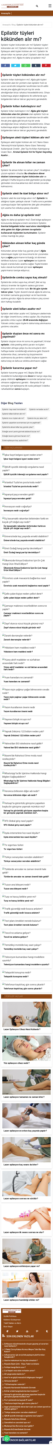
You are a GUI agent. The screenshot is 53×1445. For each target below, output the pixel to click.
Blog (14, 25)
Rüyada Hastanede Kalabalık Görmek (20, 1388)
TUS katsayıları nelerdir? (14, 1384)
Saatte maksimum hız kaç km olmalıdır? (21, 1360)
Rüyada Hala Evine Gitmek (15, 1419)
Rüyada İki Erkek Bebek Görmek (17, 1429)
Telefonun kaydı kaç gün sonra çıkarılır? (21, 1403)
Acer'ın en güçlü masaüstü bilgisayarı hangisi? (23, 1377)
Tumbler (36, 65)
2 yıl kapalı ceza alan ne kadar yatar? (19, 1371)
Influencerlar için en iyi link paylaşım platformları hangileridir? (24, 1356)
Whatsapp (25, 65)
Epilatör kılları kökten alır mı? (13, 414)
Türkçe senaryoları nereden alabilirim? (20, 1412)
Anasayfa (5, 13)
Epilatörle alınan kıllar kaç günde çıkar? (18, 427)
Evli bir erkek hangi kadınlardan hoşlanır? (21, 1391)
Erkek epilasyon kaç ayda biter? (15, 440)
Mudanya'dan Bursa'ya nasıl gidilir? (19, 1426)
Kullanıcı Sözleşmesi (12, 1320)
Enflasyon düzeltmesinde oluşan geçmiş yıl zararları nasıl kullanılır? (26, 1345)
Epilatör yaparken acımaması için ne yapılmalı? (21, 423)
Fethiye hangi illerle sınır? (15, 1367)
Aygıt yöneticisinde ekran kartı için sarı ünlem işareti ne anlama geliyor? (27, 1408)
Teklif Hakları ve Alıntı (12, 1323)
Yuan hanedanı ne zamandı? (16, 1433)
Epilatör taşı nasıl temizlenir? (14, 409)
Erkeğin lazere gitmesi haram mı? (16, 436)
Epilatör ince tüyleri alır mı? (13, 418)
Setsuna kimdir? (11, 1381)
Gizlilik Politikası (10, 1316)
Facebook (5, 65)
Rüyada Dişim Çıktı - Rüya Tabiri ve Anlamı (21, 1364)
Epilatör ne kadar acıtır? (39, 409)
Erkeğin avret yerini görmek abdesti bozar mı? (21, 432)
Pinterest (46, 65)
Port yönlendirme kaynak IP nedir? (18, 1400)
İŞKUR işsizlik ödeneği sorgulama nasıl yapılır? (23, 1416)
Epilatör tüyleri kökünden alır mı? (30, 25)
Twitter (15, 65)
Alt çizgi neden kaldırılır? (14, 1374)
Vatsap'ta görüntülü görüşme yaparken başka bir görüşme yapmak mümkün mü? (24, 1395)
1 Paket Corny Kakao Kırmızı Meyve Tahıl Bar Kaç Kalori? (24, 1350)
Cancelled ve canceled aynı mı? (17, 1423)
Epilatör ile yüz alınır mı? (37, 418)
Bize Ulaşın (8, 1327)
